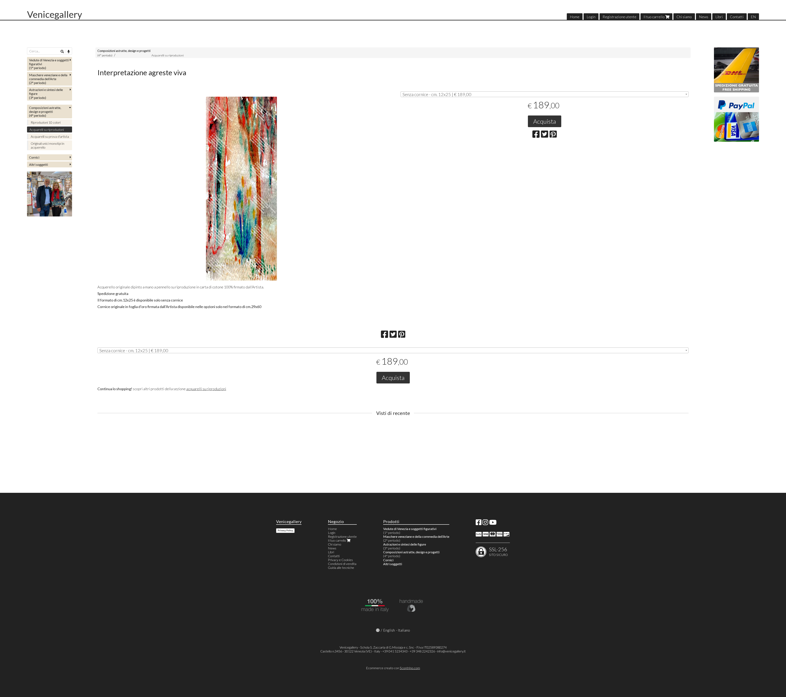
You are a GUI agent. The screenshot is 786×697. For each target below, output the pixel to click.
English (389, 630)
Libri (719, 17)
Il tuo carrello (654, 17)
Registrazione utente (619, 17)
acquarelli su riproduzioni (206, 389)
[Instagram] (485, 523)
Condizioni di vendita (342, 564)
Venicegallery (54, 14)
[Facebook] (478, 523)
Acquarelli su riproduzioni (167, 55)
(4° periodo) (45, 111)
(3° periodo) (46, 93)
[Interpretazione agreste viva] (241, 189)
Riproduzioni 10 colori (46, 122)
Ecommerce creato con (393, 668)
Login (591, 17)
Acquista (544, 121)
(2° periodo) (48, 79)
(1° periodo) (49, 64)
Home (574, 17)
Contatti (737, 17)
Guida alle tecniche (341, 567)
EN (753, 17)
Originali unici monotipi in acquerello (47, 145)
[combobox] (545, 94)
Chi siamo (684, 17)
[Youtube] (493, 523)
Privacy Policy (285, 530)
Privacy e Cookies (340, 560)
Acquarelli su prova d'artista (50, 136)
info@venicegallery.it (451, 651)
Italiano (404, 630)
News (703, 17)
